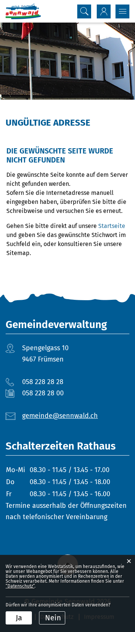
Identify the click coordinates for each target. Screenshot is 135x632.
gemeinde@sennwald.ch (60, 416)
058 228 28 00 (43, 393)
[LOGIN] (104, 11)
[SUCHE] (84, 11)
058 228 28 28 (42, 382)
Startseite (111, 225)
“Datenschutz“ (20, 586)
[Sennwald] (23, 11)
